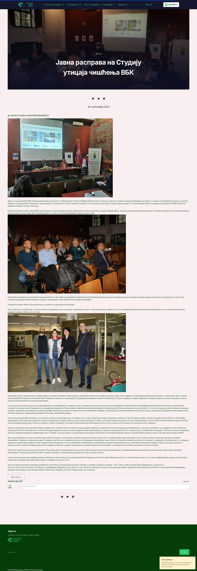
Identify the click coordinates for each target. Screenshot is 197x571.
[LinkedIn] (104, 98)
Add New (186, 481)
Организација (53, 4)
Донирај (173, 4)
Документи (73, 4)
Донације (107, 4)
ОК (184, 552)
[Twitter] (99, 98)
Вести (149, 4)
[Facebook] (93, 98)
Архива (121, 4)
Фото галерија (91, 4)
